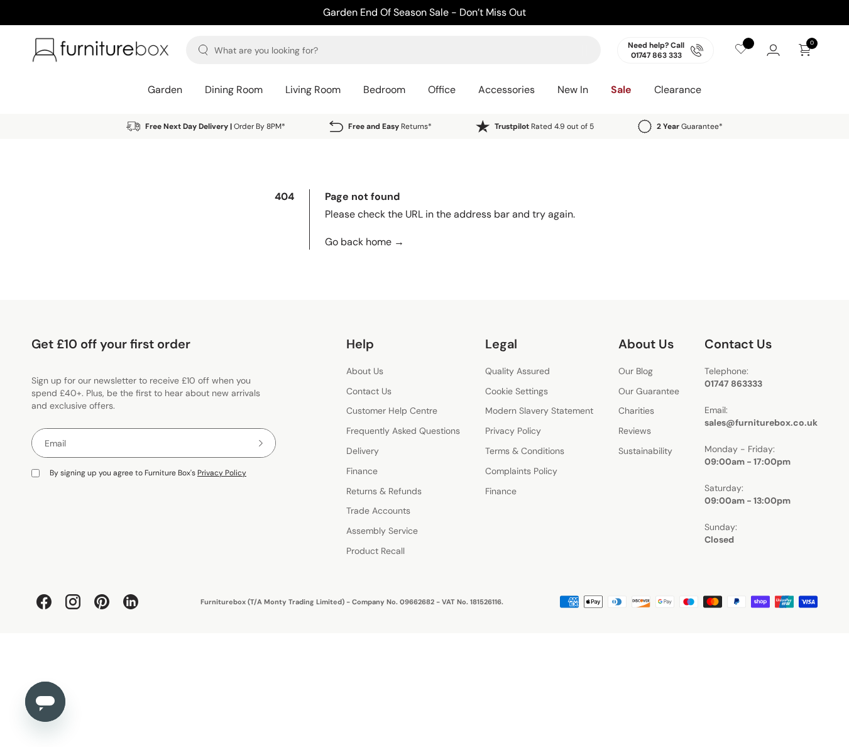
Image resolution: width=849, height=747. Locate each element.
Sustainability (645, 451)
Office (442, 89)
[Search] (203, 50)
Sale (621, 89)
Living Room (313, 89)
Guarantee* (690, 126)
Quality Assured (517, 371)
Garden (165, 89)
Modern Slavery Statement (539, 411)
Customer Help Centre (391, 411)
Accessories (506, 89)
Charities (636, 411)
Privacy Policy (221, 473)
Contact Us (369, 391)
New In (572, 89)
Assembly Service (382, 531)
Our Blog (635, 371)
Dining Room (234, 89)
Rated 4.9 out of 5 (544, 126)
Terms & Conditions (524, 451)
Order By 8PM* (215, 126)
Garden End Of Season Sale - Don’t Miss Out (424, 12)
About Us (364, 371)
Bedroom (384, 89)
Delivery (362, 451)
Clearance (677, 89)
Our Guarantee (648, 391)
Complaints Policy (521, 471)
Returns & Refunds (384, 491)
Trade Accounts (378, 511)
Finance (362, 471)
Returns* (390, 126)
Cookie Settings (516, 391)
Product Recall (375, 551)
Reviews (634, 431)
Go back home (364, 241)
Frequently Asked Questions (403, 431)
